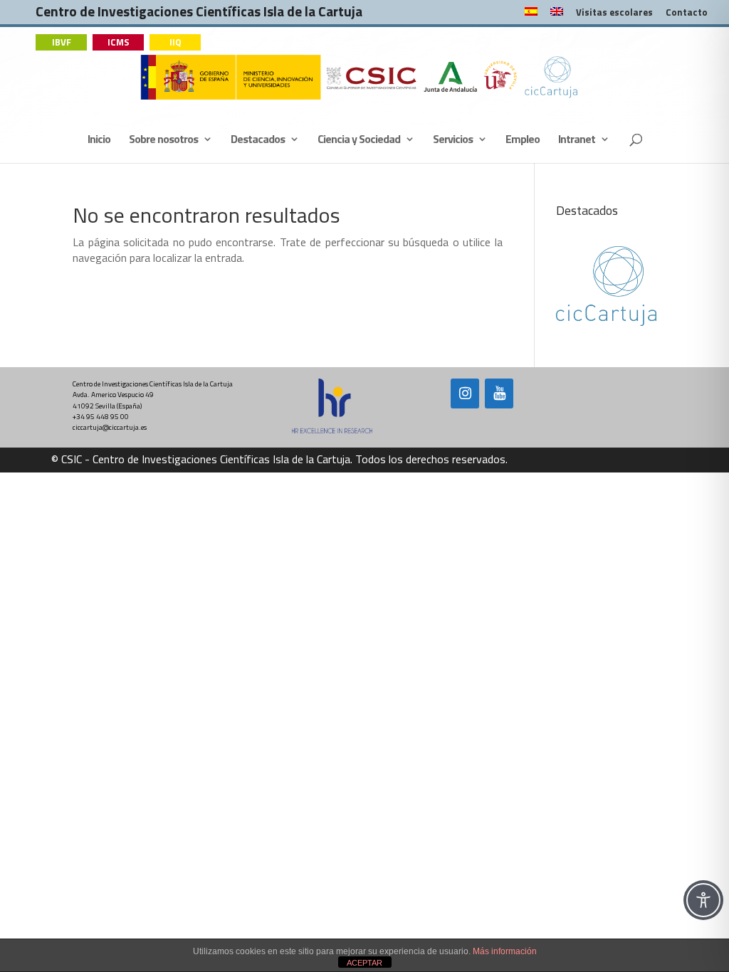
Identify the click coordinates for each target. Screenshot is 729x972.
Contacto (687, 13)
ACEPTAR (364, 962)
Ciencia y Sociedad (359, 140)
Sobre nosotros (163, 140)
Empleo (522, 140)
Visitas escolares (614, 13)
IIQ (175, 42)
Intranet (576, 140)
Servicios (453, 140)
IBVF (61, 42)
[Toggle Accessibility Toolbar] (703, 900)
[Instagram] (465, 393)
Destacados (258, 140)
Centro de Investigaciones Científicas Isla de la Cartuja (199, 14)
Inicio (99, 140)
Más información (505, 951)
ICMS (118, 42)
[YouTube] (499, 393)
